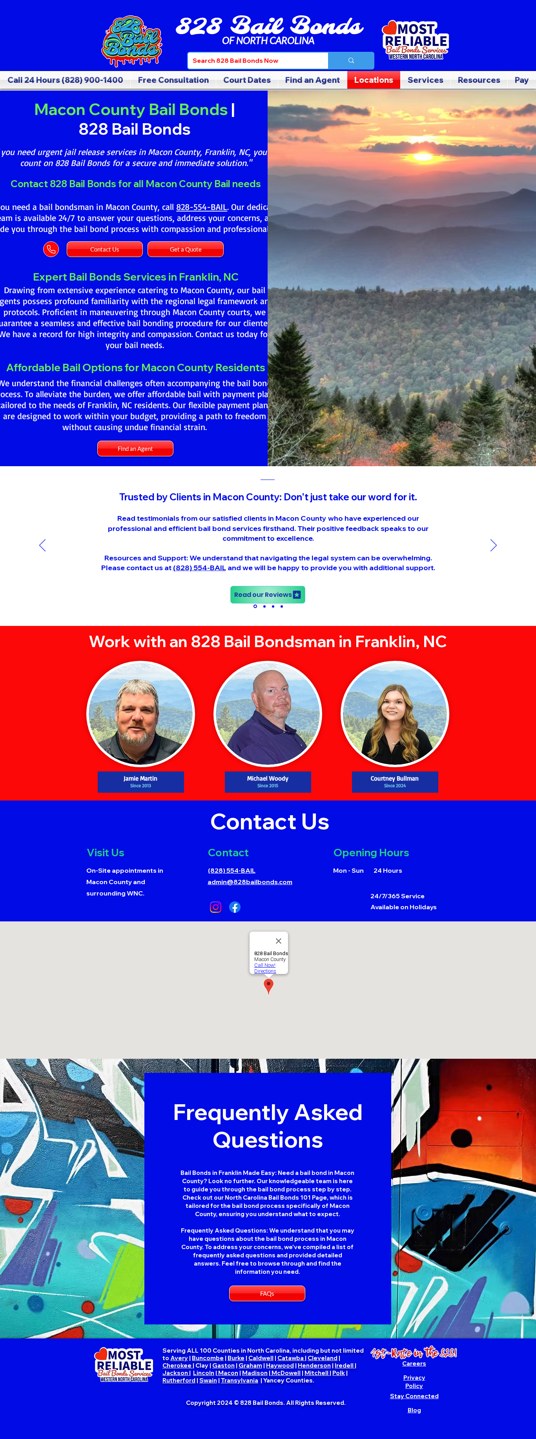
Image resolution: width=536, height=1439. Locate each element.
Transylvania (239, 1380)
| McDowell (285, 1373)
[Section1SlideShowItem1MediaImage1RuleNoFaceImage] (254, 606)
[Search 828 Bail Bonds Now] (351, 61)
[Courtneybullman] (395, 714)
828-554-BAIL (201, 206)
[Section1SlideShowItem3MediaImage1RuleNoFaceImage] (273, 606)
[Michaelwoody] (267, 714)
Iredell (345, 1365)
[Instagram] (215, 907)
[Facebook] (234, 907)
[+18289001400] (414, 1352)
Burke (236, 1358)
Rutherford (178, 1380)
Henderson (314, 1365)
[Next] (493, 546)
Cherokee (177, 1365)
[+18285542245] (140, 714)
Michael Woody (360, 525)
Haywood (280, 1365)
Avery (179, 1358)
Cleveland (322, 1358)
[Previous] (42, 546)
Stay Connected (414, 1396)
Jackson (175, 1373)
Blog (414, 1410)
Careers (414, 1363)
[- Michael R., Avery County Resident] (282, 606)
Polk (338, 1373)
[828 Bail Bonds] (131, 41)
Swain (208, 1380)
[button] (479, 80)
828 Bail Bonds (268, 27)
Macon (227, 1373)
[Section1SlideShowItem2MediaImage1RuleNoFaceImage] (264, 606)
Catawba (291, 1358)
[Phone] (51, 249)
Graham (250, 1365)
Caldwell (260, 1358)
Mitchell (317, 1373)
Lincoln (203, 1373)
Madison (255, 1373)
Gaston (223, 1365)
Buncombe (208, 1358)
